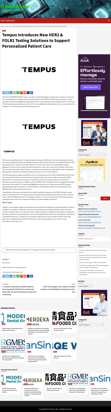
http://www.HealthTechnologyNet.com (91, 228)
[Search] (109, 20)
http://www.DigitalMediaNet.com (89, 217)
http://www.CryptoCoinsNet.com (89, 222)
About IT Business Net (8, 20)
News (4, 30)
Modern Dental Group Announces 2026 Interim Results (12, 329)
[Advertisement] (73, 9)
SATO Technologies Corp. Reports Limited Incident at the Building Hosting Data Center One (57, 288)
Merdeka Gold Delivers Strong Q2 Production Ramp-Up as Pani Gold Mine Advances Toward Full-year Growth (38, 331)
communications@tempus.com (12, 272)
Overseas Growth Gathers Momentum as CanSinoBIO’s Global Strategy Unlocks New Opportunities (37, 358)
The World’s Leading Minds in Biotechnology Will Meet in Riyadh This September (13, 358)
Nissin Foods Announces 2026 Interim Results (63, 329)
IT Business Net (15, 6)
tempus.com (18, 221)
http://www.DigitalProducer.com (89, 211)
